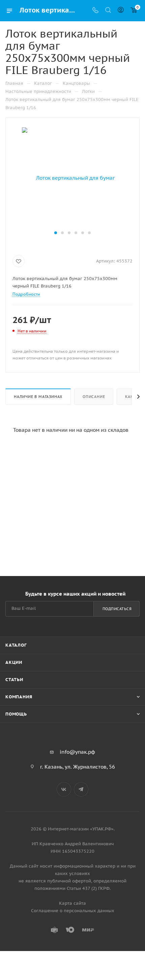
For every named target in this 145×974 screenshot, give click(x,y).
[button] (55, 232)
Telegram (81, 789)
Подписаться (117, 608)
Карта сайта (72, 903)
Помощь (16, 714)
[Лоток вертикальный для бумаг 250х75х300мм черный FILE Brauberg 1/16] (72, 177)
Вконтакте (64, 789)
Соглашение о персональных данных (72, 911)
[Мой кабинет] (121, 10)
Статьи (14, 679)
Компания (18, 697)
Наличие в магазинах (38, 396)
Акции (13, 662)
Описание (94, 396)
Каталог (16, 645)
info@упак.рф (77, 752)
